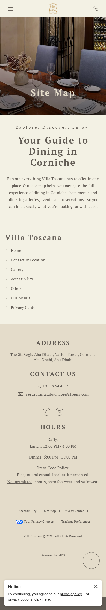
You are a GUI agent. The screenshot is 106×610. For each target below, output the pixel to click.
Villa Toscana (33, 237)
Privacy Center (24, 307)
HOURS (53, 427)
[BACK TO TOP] (91, 560)
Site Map (53, 92)
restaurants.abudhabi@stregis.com (57, 394)
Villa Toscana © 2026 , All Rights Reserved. (53, 536)
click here (42, 599)
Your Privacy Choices (38, 521)
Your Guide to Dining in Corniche (53, 151)
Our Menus (20, 297)
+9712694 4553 (95, 8)
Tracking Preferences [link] (75, 521)
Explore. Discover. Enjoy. (53, 127)
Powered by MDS (53, 555)
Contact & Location (28, 259)
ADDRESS (53, 343)
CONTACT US (53, 374)
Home (16, 250)
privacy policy (71, 594)
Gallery (17, 269)
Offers (16, 288)
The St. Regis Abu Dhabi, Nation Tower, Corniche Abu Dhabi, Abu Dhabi (53, 357)
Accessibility (22, 278)
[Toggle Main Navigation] (11, 9)
